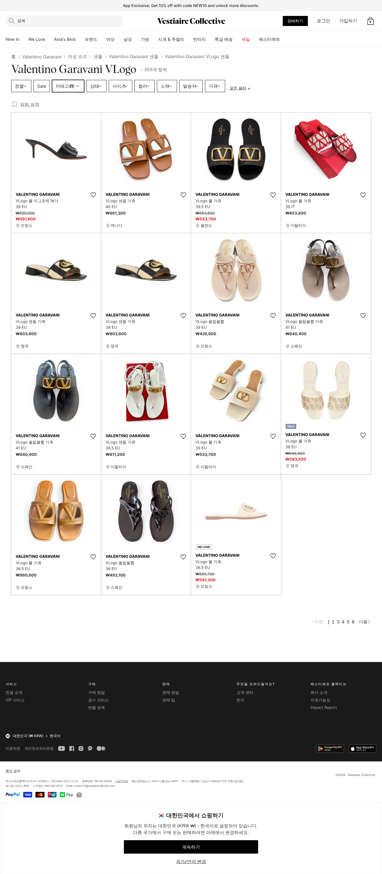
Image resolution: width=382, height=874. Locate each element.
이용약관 (13, 748)
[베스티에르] (284, 39)
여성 (110, 39)
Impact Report (324, 707)
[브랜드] (102, 39)
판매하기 (295, 21)
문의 (240, 700)
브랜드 (91, 39)
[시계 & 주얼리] (189, 39)
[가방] (154, 39)
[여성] (119, 39)
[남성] (136, 39)
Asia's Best (65, 39)
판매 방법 (170, 692)
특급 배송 (224, 39)
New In (12, 39)
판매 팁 (168, 700)
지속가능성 (320, 700)
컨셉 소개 (14, 692)
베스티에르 (269, 39)
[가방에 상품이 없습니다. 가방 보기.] (370, 21)
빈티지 (199, 39)
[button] (370, 21)
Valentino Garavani (42, 56)
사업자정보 (122, 781)
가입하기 (348, 20)
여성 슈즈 (77, 56)
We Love (36, 39)
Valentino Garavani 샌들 (133, 56)
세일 (246, 39)
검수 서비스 (98, 700)
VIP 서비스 (15, 700)
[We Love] (50, 39)
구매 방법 (96, 692)
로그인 (323, 20)
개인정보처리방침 (39, 748)
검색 (21, 20)
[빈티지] (210, 39)
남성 (128, 39)
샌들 (97, 56)
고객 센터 (245, 692)
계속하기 (191, 847)
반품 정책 (96, 707)
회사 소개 (319, 692)
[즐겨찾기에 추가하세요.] (93, 195)
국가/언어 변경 (191, 861)
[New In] (24, 39)
